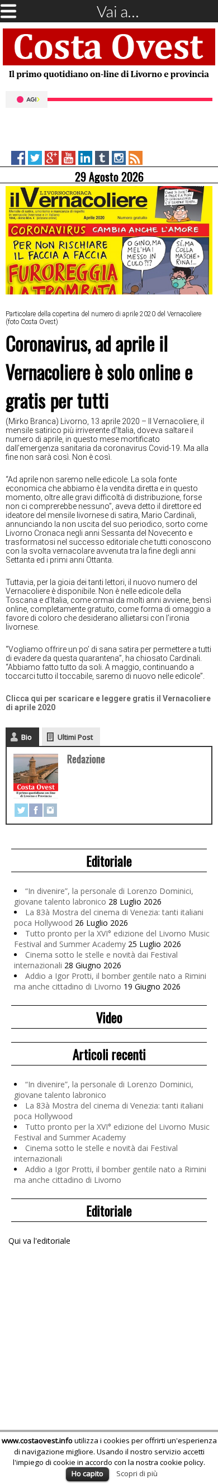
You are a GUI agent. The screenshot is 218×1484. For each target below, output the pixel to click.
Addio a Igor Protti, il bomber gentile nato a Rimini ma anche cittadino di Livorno (110, 981)
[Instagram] (50, 810)
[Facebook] (35, 810)
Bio (26, 737)
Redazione (86, 758)
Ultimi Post (75, 737)
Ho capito (87, 1473)
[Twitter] (21, 810)
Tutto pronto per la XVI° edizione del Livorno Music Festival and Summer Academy (112, 938)
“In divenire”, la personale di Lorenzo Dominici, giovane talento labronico (103, 896)
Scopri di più (137, 1473)
